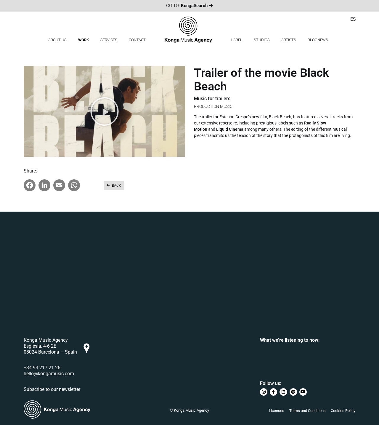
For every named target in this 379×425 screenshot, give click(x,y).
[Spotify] (293, 392)
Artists (288, 40)
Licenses (276, 410)
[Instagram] (263, 392)
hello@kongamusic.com (49, 373)
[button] (104, 111)
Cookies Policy (343, 410)
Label (236, 40)
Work (83, 40)
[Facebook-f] (273, 392)
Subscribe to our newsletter (52, 389)
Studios (262, 40)
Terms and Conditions (307, 410)
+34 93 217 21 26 (42, 367)
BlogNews (318, 40)
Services (108, 40)
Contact (137, 40)
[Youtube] (303, 392)
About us (57, 40)
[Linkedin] (283, 392)
